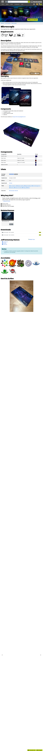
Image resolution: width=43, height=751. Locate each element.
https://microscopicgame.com (19, 116)
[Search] (29, 2)
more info (5, 244)
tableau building (20, 185)
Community (17, 4)
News (11, 4)
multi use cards (18, 187)
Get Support (39, 750)
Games (2, 23)
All (6, 1)
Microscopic (14, 23)
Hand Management (36, 185)
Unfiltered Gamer (6, 201)
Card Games (7, 23)
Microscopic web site (13, 190)
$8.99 (12, 224)
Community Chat (32, 750)
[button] (3, 4)
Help (22, 4)
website (4, 243)
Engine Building (28, 185)
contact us (5, 241)
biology (24, 187)
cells (28, 187)
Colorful (11, 187)
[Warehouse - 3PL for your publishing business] (36, 1)
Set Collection (13, 185)
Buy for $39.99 (33, 19)
